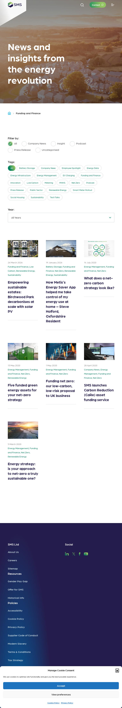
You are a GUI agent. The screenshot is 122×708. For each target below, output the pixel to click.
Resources (15, 573)
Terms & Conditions (19, 651)
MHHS (62, 182)
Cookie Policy (53, 703)
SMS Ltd (13, 544)
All (11, 168)
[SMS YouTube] (86, 553)
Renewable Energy (58, 190)
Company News (48, 168)
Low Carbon (32, 182)
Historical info (16, 597)
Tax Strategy (15, 660)
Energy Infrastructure (20, 175)
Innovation (15, 182)
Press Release (17, 190)
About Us (13, 551)
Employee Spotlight (71, 168)
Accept (61, 685)
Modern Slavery (17, 643)
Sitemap (13, 568)
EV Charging (69, 175)
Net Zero (76, 182)
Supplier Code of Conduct (23, 635)
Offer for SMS (16, 589)
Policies (13, 602)
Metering (49, 182)
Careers (12, 560)
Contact (96, 4)
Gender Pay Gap (18, 581)
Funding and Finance (90, 175)
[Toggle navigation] (112, 4)
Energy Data (93, 168)
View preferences (61, 694)
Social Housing (17, 197)
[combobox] (61, 217)
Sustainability (37, 197)
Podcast (90, 182)
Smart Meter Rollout (82, 190)
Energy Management (47, 175)
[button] (117, 670)
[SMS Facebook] (79, 553)
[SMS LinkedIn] (67, 553)
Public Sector (36, 190)
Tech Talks (55, 197)
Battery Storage (27, 168)
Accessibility (15, 610)
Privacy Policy (67, 703)
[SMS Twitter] (73, 553)
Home (11, 113)
